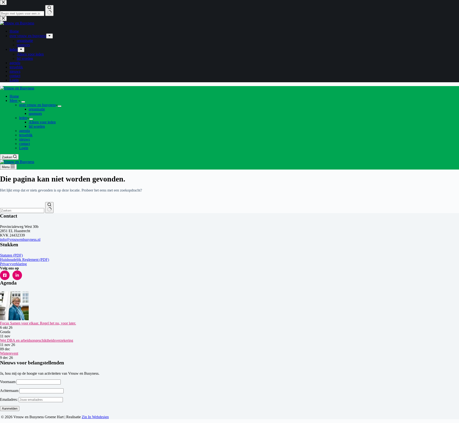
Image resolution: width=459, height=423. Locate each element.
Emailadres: (9, 399)
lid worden (37, 126)
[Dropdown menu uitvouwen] (23, 102)
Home (14, 96)
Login (23, 148)
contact (24, 144)
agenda (24, 131)
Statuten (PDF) (11, 255)
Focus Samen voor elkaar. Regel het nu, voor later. (38, 323)
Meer (14, 101)
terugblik (26, 135)
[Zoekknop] (49, 207)
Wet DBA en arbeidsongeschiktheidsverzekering (36, 340)
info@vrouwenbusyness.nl (20, 239)
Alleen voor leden (42, 122)
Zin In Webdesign (95, 417)
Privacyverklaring (13, 264)
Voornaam (8, 382)
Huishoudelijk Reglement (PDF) (24, 260)
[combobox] (22, 210)
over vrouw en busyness (37, 105)
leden (23, 118)
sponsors (35, 113)
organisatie (37, 109)
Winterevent (9, 353)
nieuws (24, 139)
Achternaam (9, 391)
